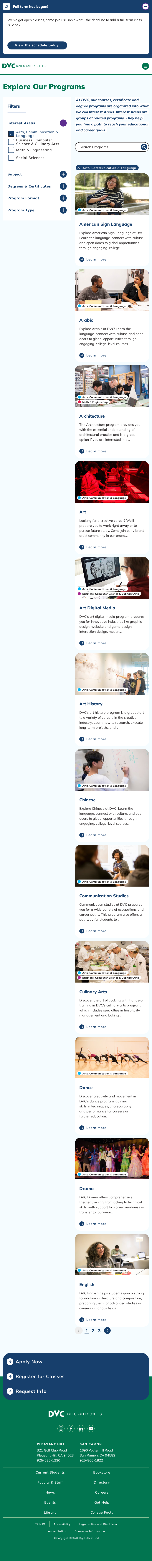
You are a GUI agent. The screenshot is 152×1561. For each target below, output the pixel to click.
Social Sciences (30, 158)
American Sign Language (105, 224)
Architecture (92, 416)
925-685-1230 (48, 1460)
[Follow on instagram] (61, 1428)
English (86, 1284)
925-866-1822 (91, 1460)
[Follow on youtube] (91, 1428)
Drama (86, 1188)
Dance (86, 1087)
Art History (91, 703)
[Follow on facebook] (71, 1428)
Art (82, 512)
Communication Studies (104, 895)
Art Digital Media (97, 608)
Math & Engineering (34, 150)
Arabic (86, 320)
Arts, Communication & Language (37, 133)
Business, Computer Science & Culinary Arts (37, 142)
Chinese (87, 799)
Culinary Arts (93, 991)
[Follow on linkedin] (81, 1428)
